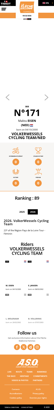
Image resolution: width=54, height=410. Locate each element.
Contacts (16, 389)
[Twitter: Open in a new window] (24, 347)
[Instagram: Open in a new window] (37, 347)
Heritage (24, 376)
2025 (22, 211)
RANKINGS (42, 372)
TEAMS (30, 372)
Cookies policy (16, 398)
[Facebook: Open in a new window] (17, 347)
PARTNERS (37, 380)
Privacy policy (38, 393)
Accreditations (16, 393)
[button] (46, 3)
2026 (33, 211)
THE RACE (11, 376)
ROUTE (19, 372)
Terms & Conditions (11, 407)
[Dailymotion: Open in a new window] (30, 347)
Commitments (40, 376)
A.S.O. (38, 389)
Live (9, 372)
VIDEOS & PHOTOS (20, 380)
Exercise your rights (38, 398)
